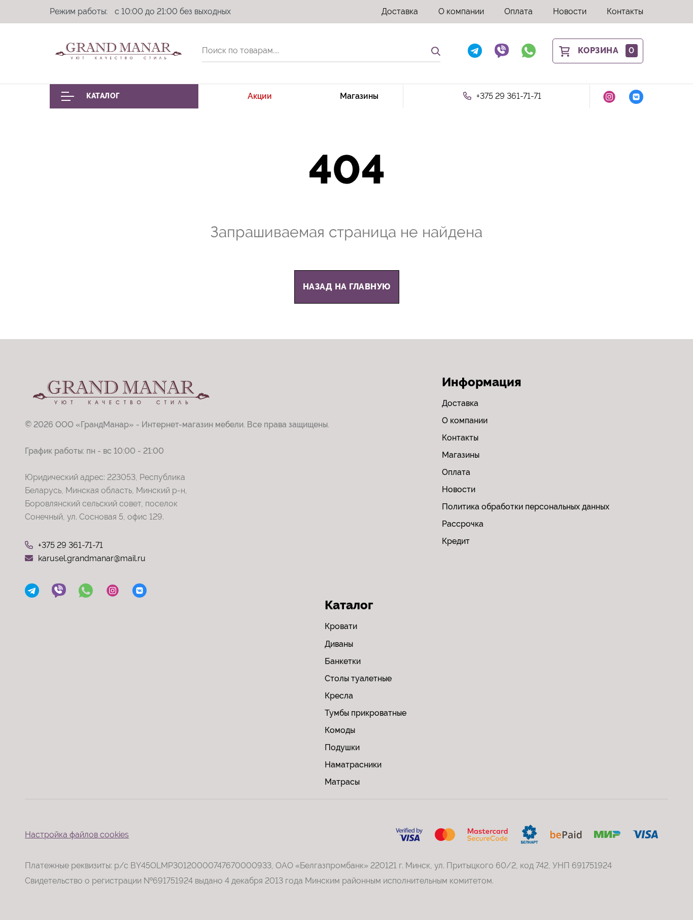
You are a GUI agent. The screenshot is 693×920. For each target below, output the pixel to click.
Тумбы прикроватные (365, 713)
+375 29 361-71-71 (508, 96)
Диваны (339, 644)
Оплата (518, 11)
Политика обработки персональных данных (525, 506)
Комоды (340, 730)
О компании (461, 11)
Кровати (341, 626)
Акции (260, 96)
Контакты (625, 11)
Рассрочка (462, 524)
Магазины (359, 96)
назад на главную (347, 286)
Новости (569, 11)
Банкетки (343, 661)
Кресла (339, 696)
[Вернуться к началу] (664, 881)
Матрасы (342, 782)
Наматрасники (353, 764)
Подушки (342, 747)
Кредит (456, 541)
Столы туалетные (358, 678)
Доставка (400, 11)
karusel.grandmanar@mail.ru (92, 558)
